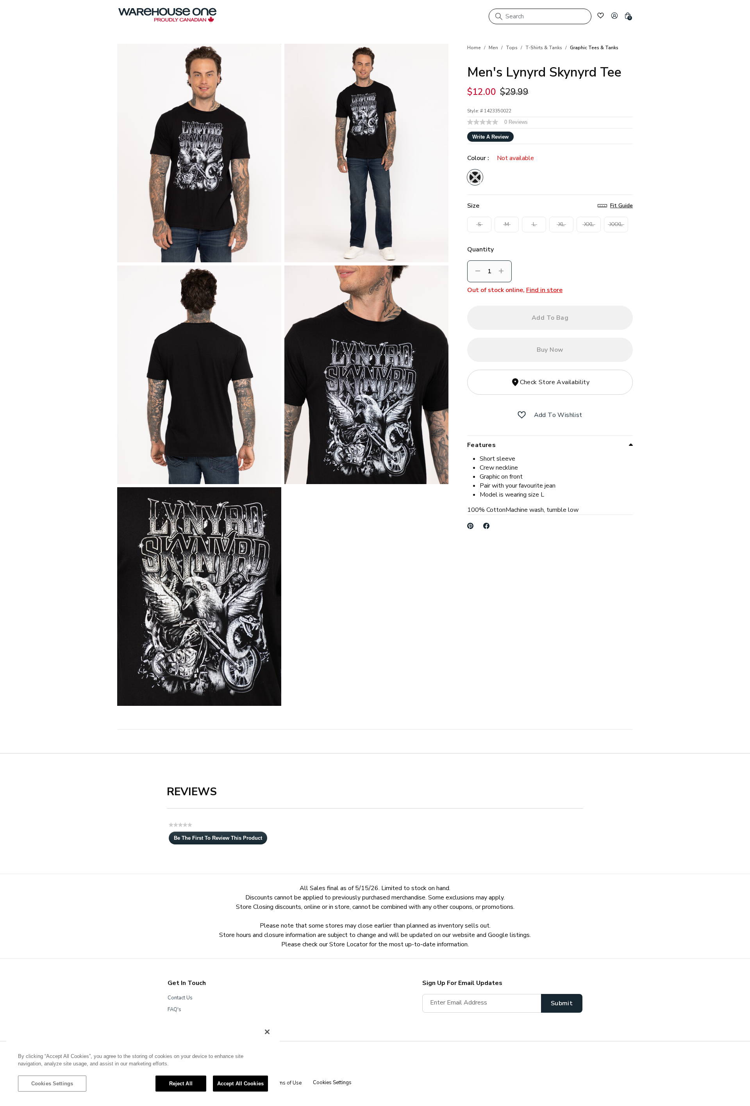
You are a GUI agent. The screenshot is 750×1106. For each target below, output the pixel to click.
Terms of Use (286, 1082)
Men (493, 48)
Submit (562, 1003)
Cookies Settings (52, 1083)
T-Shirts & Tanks (543, 48)
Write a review (490, 137)
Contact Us (180, 997)
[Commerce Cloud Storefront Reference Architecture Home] (167, 15)
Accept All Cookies (240, 1083)
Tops (512, 48)
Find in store (544, 290)
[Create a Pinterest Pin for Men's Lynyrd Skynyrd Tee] (470, 526)
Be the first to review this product (220, 839)
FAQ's (174, 1009)
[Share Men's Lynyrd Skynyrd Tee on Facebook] (486, 526)
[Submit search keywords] (499, 16)
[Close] (267, 1031)
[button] (614, 15)
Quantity (480, 249)
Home (474, 48)
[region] (143, 1061)
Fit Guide (621, 205)
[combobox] (540, 16)
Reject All (181, 1083)
